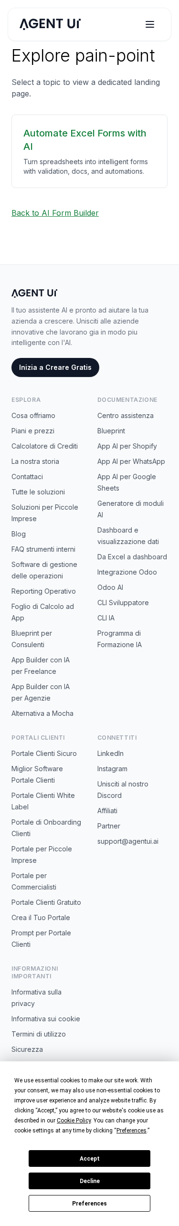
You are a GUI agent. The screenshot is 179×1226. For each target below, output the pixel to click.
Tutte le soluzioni (38, 492)
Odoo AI (110, 587)
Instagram (112, 769)
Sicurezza (27, 1049)
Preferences (89, 1203)
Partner (108, 826)
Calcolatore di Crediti (44, 446)
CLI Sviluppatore (123, 602)
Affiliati (107, 811)
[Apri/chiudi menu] (149, 24)
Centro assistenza (125, 415)
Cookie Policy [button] (74, 1120)
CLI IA (106, 618)
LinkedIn (110, 753)
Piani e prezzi (32, 431)
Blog (18, 534)
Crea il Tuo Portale (40, 917)
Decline (90, 1181)
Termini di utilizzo (38, 1034)
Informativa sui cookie (45, 1019)
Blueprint (111, 431)
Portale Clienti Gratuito (46, 902)
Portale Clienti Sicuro (44, 753)
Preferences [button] (131, 1130)
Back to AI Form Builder (55, 213)
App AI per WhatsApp (131, 461)
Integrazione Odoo (127, 572)
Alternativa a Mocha (42, 713)
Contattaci (27, 476)
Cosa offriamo (33, 415)
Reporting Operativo (43, 591)
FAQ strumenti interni (43, 549)
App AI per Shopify (127, 446)
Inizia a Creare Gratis (55, 367)
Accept (90, 1158)
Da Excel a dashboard (132, 557)
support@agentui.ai (127, 841)
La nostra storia (35, 461)
